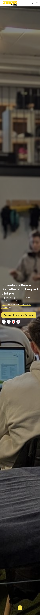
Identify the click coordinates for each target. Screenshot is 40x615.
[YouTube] (13, 322)
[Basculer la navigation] (37, 3)
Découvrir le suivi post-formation (19, 315)
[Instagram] (18, 322)
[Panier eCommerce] (33, 3)
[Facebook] (4, 322)
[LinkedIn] (9, 322)
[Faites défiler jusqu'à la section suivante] (20, 607)
